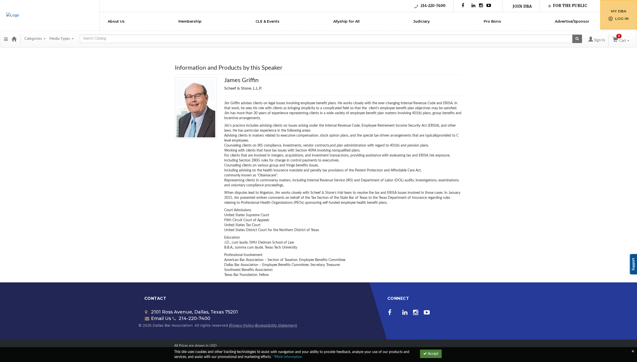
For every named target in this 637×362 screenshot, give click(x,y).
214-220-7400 (433, 5)
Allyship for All (346, 21)
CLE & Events (267, 21)
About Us (116, 21)
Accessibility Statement (276, 325)
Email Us (161, 318)
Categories (33, 39)
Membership (190, 21)
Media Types (60, 39)
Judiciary (421, 21)
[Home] (14, 39)
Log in (622, 18)
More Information (288, 357)
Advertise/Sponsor (572, 21)
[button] (5, 39)
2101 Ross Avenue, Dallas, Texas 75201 (194, 312)
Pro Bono (492, 21)
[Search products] (577, 39)
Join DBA (522, 6)
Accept (432, 354)
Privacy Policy (241, 325)
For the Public (570, 5)
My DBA (618, 11)
